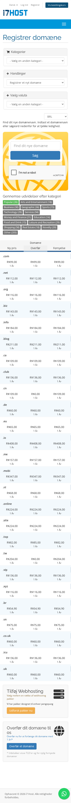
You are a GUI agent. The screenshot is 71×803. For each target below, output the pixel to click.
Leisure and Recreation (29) (44, 222)
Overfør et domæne (21, 746)
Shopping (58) (12, 227)
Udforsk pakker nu (21, 710)
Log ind (24, 4)
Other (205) (10, 232)
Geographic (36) (30, 207)
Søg (35, 155)
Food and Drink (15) (15, 222)
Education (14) (42, 217)
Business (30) (11, 207)
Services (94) (32, 212)
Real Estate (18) (31, 227)
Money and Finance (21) (17, 217)
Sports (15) (48, 207)
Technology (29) (13, 212)
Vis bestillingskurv (57, 5)
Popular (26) (11, 202)
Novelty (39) (49, 227)
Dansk (12, 4)
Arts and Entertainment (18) (36, 202)
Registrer (35, 4)
